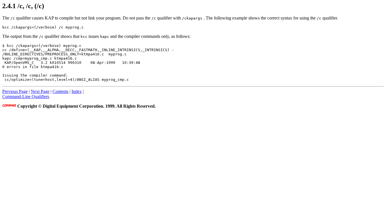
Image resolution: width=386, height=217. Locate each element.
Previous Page (15, 91)
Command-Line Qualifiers (25, 96)
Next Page (40, 91)
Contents (60, 91)
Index (76, 91)
